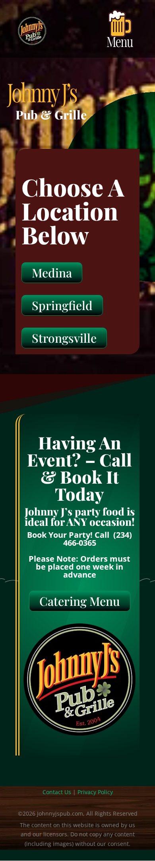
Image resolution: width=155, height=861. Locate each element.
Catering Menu (79, 601)
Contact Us (57, 792)
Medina (52, 273)
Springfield (62, 305)
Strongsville (64, 338)
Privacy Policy (95, 792)
